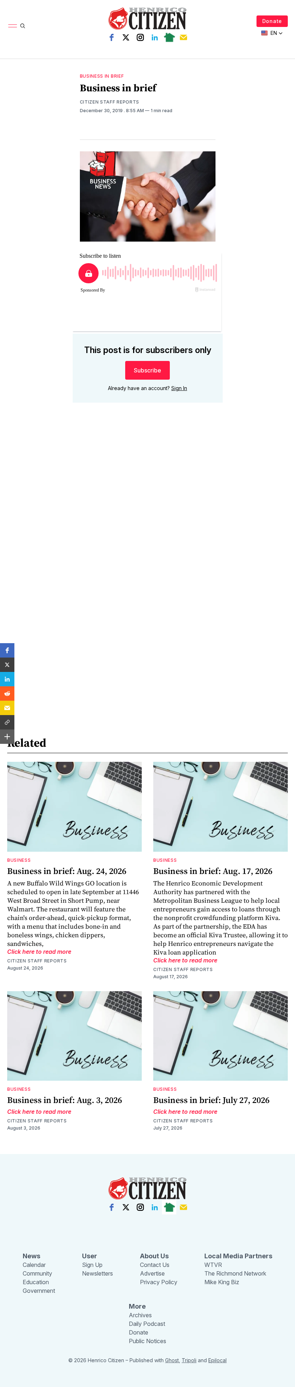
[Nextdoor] (169, 37)
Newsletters (97, 1273)
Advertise (152, 1273)
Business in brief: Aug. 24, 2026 (66, 871)
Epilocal (217, 1360)
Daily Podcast (147, 1323)
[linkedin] (155, 37)
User (89, 1256)
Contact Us (154, 1264)
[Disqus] (148, 511)
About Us (154, 1256)
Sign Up (92, 1264)
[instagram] (140, 37)
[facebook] (111, 37)
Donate (272, 21)
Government (39, 1290)
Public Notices (147, 1341)
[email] (183, 37)
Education (36, 1282)
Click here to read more (39, 951)
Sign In (179, 388)
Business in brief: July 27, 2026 (211, 1100)
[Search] (23, 26)
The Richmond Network (235, 1273)
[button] (7, 650)
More (137, 1306)
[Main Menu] (12, 25)
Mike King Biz (221, 1282)
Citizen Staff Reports (110, 102)
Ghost (172, 1360)
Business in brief (102, 76)
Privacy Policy (158, 1282)
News (31, 1256)
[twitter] (126, 37)
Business (19, 860)
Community (37, 1273)
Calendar (34, 1264)
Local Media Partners (238, 1256)
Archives (140, 1315)
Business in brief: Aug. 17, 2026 (212, 871)
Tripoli (189, 1360)
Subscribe (147, 370)
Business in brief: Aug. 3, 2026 (64, 1100)
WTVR (213, 1264)
